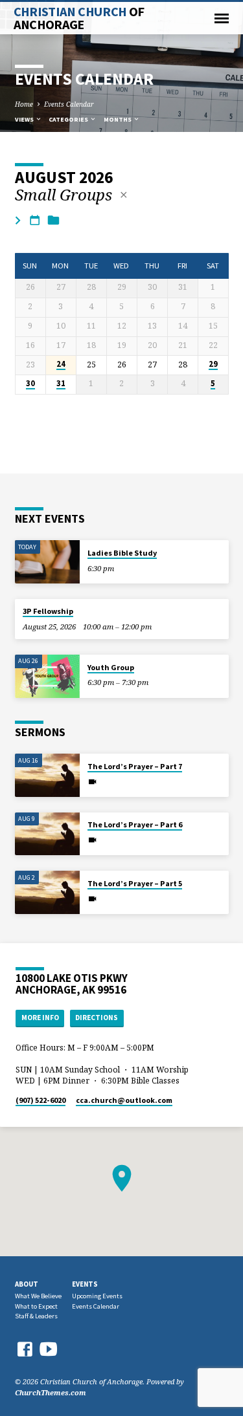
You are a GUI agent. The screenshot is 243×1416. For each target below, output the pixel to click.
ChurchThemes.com (50, 1392)
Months (118, 119)
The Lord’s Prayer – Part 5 (134, 883)
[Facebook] (24, 1349)
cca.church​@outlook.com (124, 1100)
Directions (96, 1017)
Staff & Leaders (36, 1316)
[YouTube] (48, 1348)
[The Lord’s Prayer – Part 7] (47, 775)
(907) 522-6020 (40, 1100)
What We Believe (38, 1296)
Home (24, 104)
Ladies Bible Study (122, 553)
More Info (40, 1017)
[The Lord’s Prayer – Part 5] (47, 892)
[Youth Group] (47, 676)
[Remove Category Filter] (124, 195)
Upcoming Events (97, 1296)
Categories (69, 119)
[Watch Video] (92, 781)
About (26, 1284)
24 (60, 364)
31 (60, 383)
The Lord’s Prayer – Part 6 (134, 824)
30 (30, 383)
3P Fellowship (48, 611)
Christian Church (79, 18)
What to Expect (36, 1306)
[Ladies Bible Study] (47, 561)
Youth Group (110, 667)
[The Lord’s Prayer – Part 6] (47, 834)
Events (85, 1284)
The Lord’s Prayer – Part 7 (134, 766)
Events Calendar (69, 104)
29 (213, 364)
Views (25, 119)
